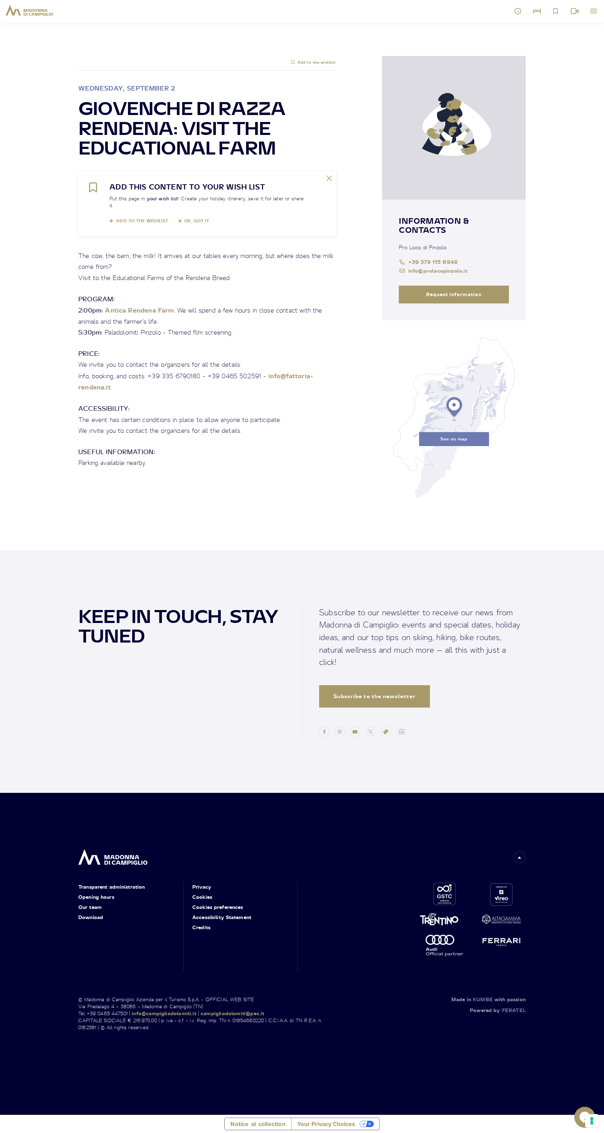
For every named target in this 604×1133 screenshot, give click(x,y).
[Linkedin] (401, 730)
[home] (113, 855)
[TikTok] (386, 730)
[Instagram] (340, 730)
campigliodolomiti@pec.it (232, 1013)
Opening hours (96, 897)
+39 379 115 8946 (433, 262)
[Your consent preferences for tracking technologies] (591, 1120)
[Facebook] (324, 730)
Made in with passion (488, 999)
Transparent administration (111, 887)
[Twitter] (370, 730)
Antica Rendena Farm (139, 310)
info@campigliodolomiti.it (164, 1013)
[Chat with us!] (584, 1117)
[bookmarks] (556, 11)
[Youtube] (355, 730)
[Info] (518, 11)
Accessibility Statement (221, 917)
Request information (454, 294)
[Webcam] (575, 11)
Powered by (498, 1010)
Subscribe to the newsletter (374, 696)
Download (90, 917)
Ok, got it (196, 220)
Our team (90, 907)
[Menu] (593, 11)
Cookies (202, 897)
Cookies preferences (217, 907)
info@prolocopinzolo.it (437, 270)
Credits (201, 927)
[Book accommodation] (537, 11)
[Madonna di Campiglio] (29, 10)
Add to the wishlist (316, 62)
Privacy (201, 887)
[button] (519, 857)
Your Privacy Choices (326, 1123)
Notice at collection (257, 1123)
